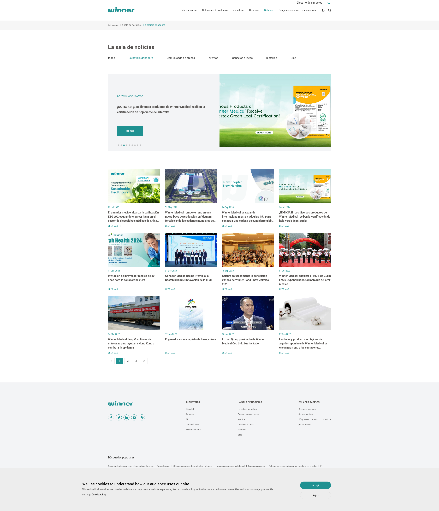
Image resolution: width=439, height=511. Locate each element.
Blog (293, 58)
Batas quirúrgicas (256, 466)
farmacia (190, 414)
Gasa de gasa (163, 466)
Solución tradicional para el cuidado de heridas (130, 466)
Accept (315, 485)
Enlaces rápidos (309, 402)
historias (271, 58)
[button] (118, 145)
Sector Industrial (193, 429)
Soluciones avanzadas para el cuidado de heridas (293, 466)
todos (111, 58)
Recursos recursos (307, 409)
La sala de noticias (130, 25)
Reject (316, 495)
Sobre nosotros (189, 10)
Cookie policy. (99, 494)
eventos (213, 58)
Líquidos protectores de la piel (230, 466)
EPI (187, 419)
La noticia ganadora (154, 25)
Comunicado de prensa (181, 58)
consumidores (192, 424)
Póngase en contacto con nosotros (297, 10)
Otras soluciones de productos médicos (192, 466)
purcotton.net (305, 424)
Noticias (268, 10)
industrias (238, 10)
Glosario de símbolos (309, 2)
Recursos (254, 10)
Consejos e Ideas (242, 58)
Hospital (190, 409)
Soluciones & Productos (215, 10)
